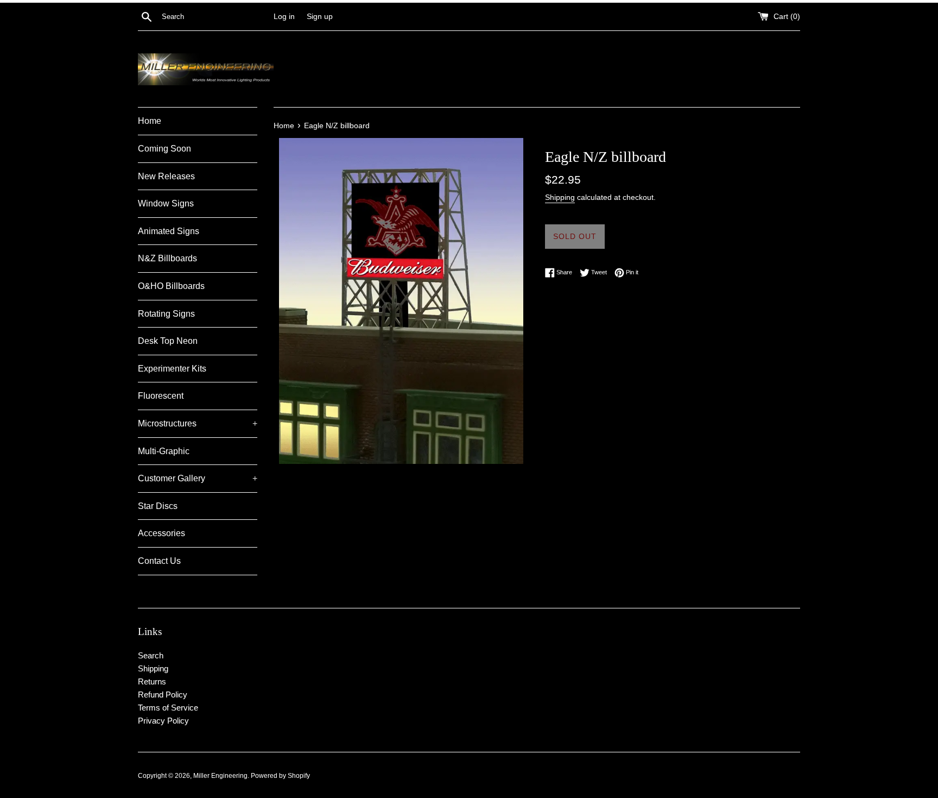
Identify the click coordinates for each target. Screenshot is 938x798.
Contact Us (159, 560)
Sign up (320, 16)
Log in (284, 16)
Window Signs (166, 203)
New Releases (166, 176)
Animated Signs (168, 231)
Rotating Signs (166, 313)
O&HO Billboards (171, 286)
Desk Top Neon (168, 340)
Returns (152, 681)
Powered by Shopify (280, 776)
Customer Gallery (197, 478)
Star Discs (158, 506)
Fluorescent (160, 395)
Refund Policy (162, 694)
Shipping (560, 197)
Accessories (161, 533)
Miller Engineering (220, 776)
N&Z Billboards (167, 258)
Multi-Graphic (163, 451)
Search (150, 655)
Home (149, 120)
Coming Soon (164, 148)
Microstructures (197, 423)
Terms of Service (168, 707)
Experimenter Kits (172, 368)
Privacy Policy (163, 720)
